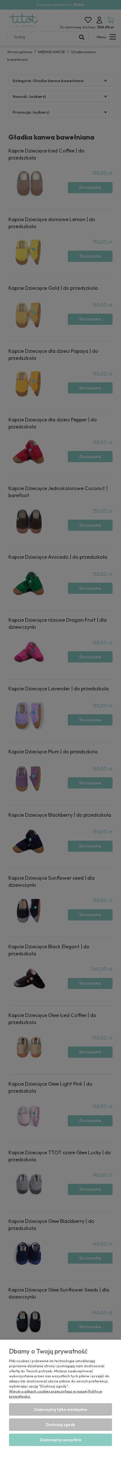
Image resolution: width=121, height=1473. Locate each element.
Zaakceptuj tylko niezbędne (60, 1409)
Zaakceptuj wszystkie (60, 1439)
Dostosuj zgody (60, 1424)
